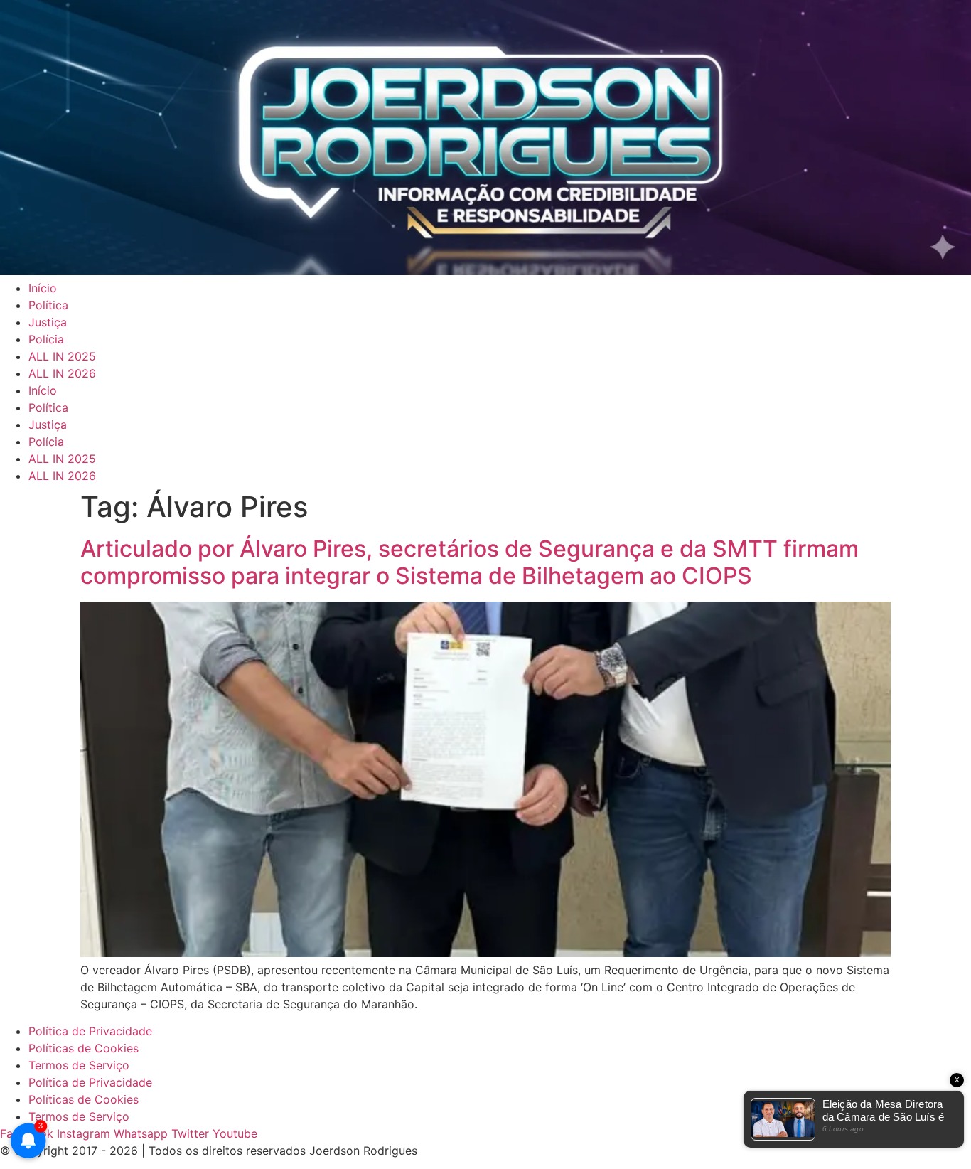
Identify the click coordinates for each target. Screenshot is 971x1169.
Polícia (46, 339)
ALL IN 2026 (62, 373)
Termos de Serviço (78, 1065)
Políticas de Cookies (83, 1048)
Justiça (47, 322)
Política (48, 305)
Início (42, 288)
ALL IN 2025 (62, 356)
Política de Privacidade (90, 1031)
